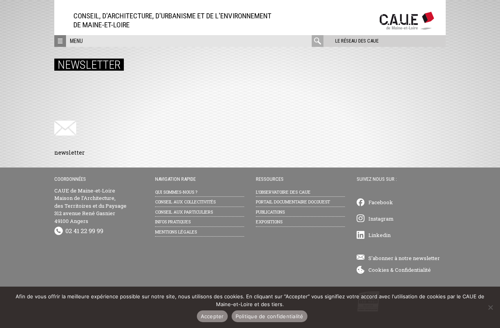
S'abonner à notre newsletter (404, 258)
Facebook (380, 202)
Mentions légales (176, 232)
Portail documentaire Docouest (293, 202)
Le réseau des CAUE (357, 41)
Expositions (269, 222)
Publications (270, 212)
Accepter (212, 316)
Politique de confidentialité (270, 316)
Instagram (381, 218)
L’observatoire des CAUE (283, 192)
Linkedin (379, 235)
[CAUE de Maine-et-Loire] (407, 27)
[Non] (490, 307)
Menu (76, 41)
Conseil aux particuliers (184, 212)
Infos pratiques (173, 222)
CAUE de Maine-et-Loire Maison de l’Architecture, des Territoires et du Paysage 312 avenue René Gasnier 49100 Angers (90, 206)
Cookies (378, 269)
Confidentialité (413, 269)
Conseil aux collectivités (185, 202)
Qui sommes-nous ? (176, 192)
